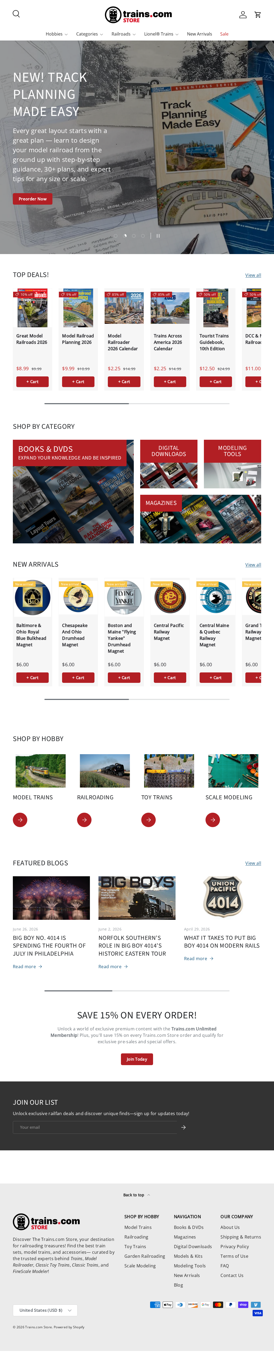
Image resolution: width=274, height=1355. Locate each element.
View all (253, 275)
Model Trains (138, 1227)
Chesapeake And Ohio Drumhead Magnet (74, 635)
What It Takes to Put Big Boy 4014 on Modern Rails (222, 942)
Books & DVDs (189, 1227)
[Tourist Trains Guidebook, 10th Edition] (215, 308)
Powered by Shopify (69, 1327)
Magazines (185, 1237)
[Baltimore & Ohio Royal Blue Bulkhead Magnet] (32, 597)
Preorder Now (33, 198)
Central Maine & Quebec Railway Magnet (214, 635)
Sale (224, 34)
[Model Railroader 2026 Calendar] (124, 308)
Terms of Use (234, 1256)
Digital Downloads (193, 1246)
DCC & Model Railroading (259, 339)
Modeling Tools (190, 1266)
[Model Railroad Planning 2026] (78, 308)
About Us (230, 1227)
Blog (178, 1285)
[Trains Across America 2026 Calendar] (170, 308)
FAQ (224, 1266)
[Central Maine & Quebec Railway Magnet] (215, 597)
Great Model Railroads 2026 (31, 339)
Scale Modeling (140, 1266)
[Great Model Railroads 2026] (32, 308)
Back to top (134, 1194)
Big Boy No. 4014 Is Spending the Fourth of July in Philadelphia (49, 946)
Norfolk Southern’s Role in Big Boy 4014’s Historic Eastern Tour (132, 946)
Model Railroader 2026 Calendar (123, 342)
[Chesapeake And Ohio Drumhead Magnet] (78, 597)
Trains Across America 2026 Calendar (168, 342)
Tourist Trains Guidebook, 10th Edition (214, 342)
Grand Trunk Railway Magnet (258, 631)
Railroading (136, 1237)
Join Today (137, 1059)
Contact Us (231, 1275)
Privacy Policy (234, 1246)
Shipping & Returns (240, 1237)
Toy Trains (135, 1246)
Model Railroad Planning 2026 (78, 339)
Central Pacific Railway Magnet (169, 631)
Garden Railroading (144, 1256)
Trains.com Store (38, 1327)
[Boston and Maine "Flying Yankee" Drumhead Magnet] (124, 597)
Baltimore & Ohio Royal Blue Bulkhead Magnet (31, 635)
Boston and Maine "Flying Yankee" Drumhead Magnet (122, 638)
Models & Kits (188, 1256)
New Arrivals (199, 34)
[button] (258, 15)
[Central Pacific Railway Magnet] (170, 597)
